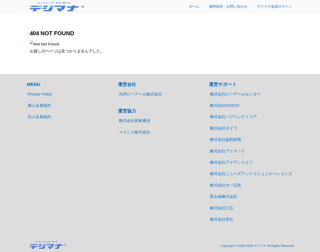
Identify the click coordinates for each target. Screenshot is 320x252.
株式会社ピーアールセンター (235, 94)
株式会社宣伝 (221, 219)
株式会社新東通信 (134, 120)
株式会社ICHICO (224, 105)
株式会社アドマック (227, 151)
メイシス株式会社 (134, 132)
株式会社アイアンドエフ (231, 162)
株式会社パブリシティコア (233, 117)
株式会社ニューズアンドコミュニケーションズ (251, 174)
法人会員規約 (39, 117)
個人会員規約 (39, 105)
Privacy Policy (40, 94)
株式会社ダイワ (223, 128)
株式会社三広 (221, 208)
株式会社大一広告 (225, 185)
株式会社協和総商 (225, 139)
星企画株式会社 (223, 196)
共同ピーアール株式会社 (140, 94)
